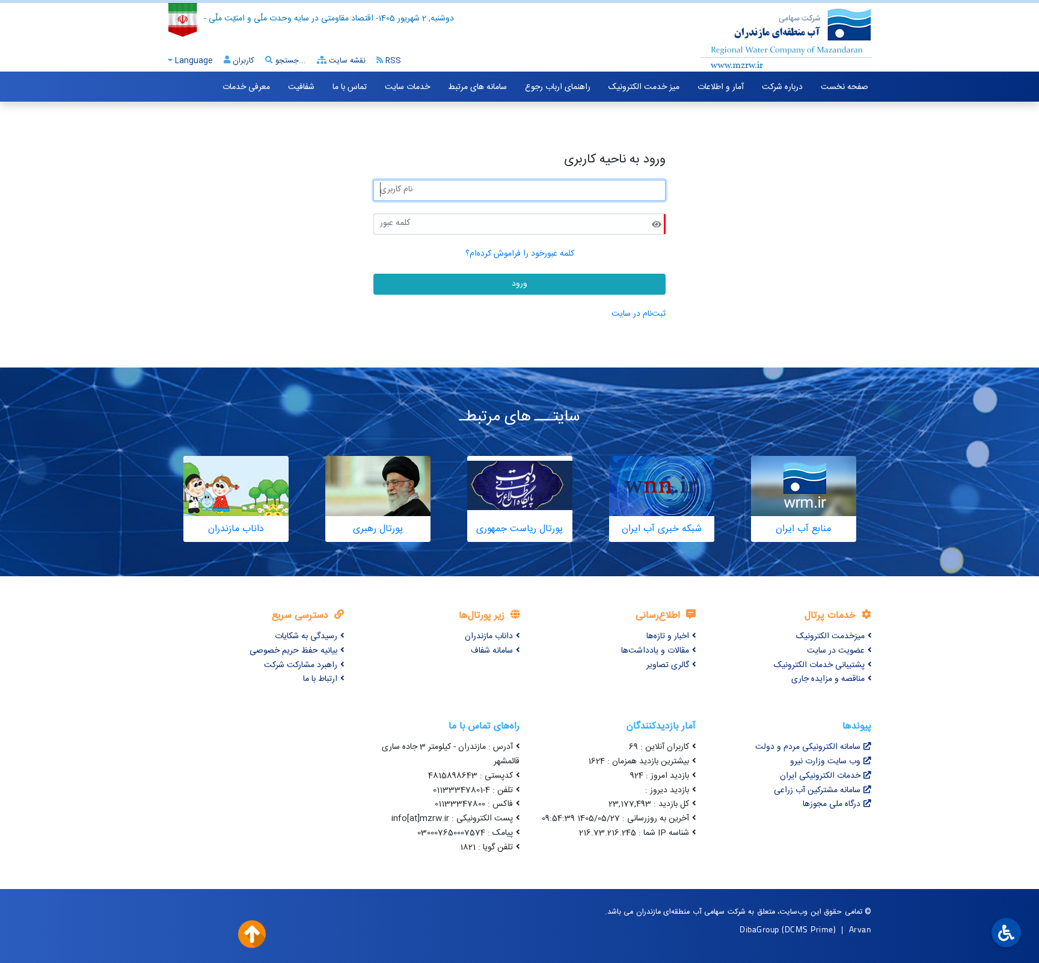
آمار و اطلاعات (720, 87)
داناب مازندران (489, 636)
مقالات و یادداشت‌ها (655, 651)
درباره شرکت (782, 87)
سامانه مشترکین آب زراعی (817, 790)
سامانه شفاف (492, 651)
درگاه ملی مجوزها (831, 804)
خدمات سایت (407, 87)
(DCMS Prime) (809, 929)
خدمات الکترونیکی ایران (820, 776)
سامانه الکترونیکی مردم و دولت (807, 747)
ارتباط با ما (320, 679)
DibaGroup (759, 929)
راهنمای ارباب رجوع (557, 87)
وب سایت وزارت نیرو (825, 761)
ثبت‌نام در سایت (638, 314)
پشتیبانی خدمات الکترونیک (819, 665)
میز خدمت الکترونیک (643, 87)
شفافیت (301, 87)
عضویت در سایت (836, 651)
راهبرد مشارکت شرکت (300, 665)
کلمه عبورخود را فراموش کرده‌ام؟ (519, 254)
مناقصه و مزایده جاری (828, 679)
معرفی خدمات (246, 87)
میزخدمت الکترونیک (830, 636)
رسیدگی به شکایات (306, 636)
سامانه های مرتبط (477, 87)
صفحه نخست (844, 87)
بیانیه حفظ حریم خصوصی (293, 651)
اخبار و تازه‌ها (667, 636)
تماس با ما (350, 87)
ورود (519, 284)
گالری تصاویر (667, 665)
